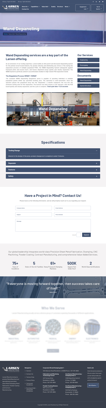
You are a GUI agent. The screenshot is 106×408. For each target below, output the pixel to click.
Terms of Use (30, 377)
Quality (53, 6)
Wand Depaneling (85, 70)
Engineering (84, 60)
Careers (28, 371)
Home (5, 34)
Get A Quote (98, 8)
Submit (86, 235)
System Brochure (85, 86)
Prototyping (84, 65)
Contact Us (25, 9)
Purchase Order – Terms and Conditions (31, 389)
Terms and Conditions (29, 384)
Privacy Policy (30, 380)
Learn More (52, 351)
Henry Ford (53, 292)
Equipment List (83, 8)
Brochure (60, 6)
